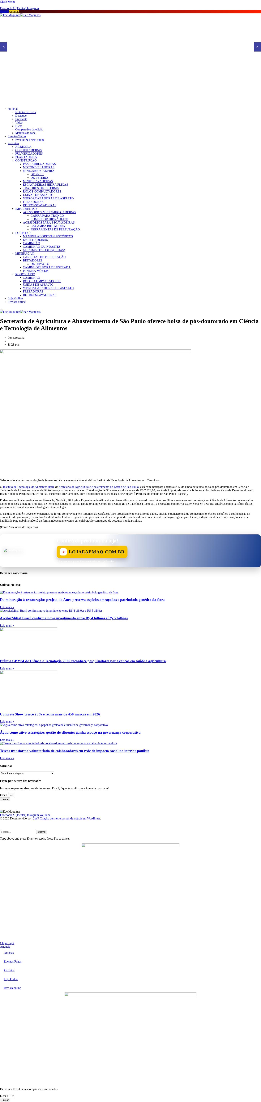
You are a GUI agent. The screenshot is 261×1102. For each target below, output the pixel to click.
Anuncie (14, 11)
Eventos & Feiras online (29, 139)
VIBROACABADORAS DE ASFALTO (48, 198)
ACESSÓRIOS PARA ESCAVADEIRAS (49, 222)
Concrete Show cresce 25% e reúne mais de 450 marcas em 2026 (50, 714)
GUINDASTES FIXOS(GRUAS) (44, 250)
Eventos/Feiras (17, 136)
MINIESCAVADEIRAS (38, 181)
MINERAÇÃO (24, 253)
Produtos (13, 143)
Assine (4, 11)
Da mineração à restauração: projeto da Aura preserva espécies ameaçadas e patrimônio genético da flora (82, 600)
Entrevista (21, 119)
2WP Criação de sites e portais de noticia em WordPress (66, 818)
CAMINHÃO (31, 243)
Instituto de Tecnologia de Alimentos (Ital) (28, 486)
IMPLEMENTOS (26, 208)
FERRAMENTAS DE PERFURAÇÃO (55, 229)
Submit (41, 831)
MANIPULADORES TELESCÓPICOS (48, 236)
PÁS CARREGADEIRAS (39, 164)
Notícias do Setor (25, 112)
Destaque (21, 115)
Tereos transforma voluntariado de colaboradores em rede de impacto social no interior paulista (74, 751)
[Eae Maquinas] (20, 15)
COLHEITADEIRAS (28, 150)
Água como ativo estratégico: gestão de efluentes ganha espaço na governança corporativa (70, 732)
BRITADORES (32, 260)
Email (4, 795)
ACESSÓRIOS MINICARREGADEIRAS (49, 212)
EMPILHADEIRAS (35, 239)
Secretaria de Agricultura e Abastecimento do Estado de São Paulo (98, 486)
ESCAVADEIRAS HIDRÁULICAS (45, 184)
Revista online (17, 301)
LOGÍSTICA (23, 232)
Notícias (13, 108)
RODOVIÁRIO (25, 274)
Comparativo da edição (29, 129)
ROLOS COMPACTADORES (42, 191)
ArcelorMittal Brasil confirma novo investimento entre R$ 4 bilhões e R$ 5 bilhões (64, 618)
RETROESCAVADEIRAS (39, 205)
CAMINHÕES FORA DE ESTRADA (47, 267)
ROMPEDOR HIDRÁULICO (49, 219)
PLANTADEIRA (26, 157)
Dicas (18, 126)
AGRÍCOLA (23, 146)
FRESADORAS (33, 201)
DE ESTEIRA (39, 177)
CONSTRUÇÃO (26, 160)
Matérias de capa (25, 132)
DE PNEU (37, 174)
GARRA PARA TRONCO (47, 215)
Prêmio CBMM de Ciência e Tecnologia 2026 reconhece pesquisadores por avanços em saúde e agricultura (83, 661)
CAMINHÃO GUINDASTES (42, 246)
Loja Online (15, 298)
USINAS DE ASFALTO (38, 195)
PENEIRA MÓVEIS (36, 270)
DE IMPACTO (40, 263)
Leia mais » (7, 607)
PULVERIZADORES (29, 153)
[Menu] (1, 309)
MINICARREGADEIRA (38, 170)
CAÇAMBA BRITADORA (48, 226)
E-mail (4, 1095)
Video (19, 122)
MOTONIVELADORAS (38, 167)
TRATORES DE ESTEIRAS (41, 188)
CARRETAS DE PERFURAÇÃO (44, 257)
